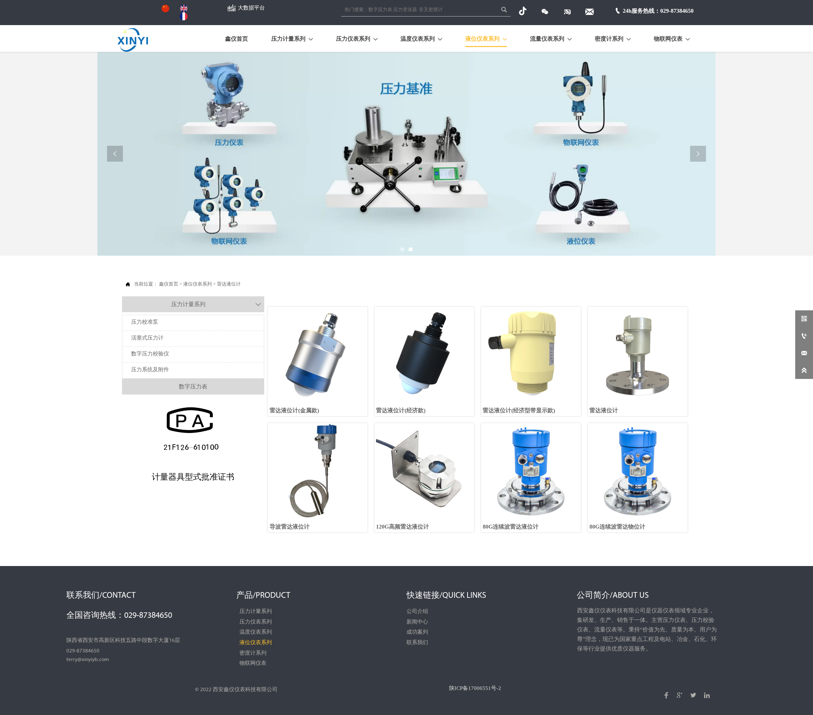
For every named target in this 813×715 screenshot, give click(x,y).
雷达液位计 (229, 284)
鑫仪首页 (168, 284)
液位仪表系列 (197, 284)
